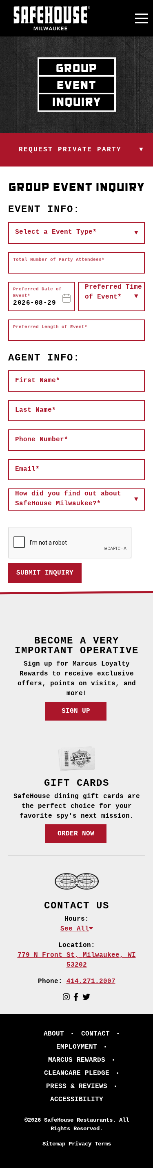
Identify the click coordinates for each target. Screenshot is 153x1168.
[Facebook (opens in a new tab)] (75, 997)
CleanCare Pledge (76, 1073)
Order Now (76, 833)
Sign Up (76, 711)
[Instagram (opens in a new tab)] (66, 997)
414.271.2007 (91, 981)
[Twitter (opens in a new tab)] (86, 997)
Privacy (80, 1144)
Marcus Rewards (76, 1060)
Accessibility (76, 1099)
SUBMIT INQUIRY (44, 573)
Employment (76, 1047)
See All (74, 929)
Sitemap (53, 1144)
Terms (103, 1144)
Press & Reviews (76, 1086)
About (54, 1034)
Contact (95, 1034)
